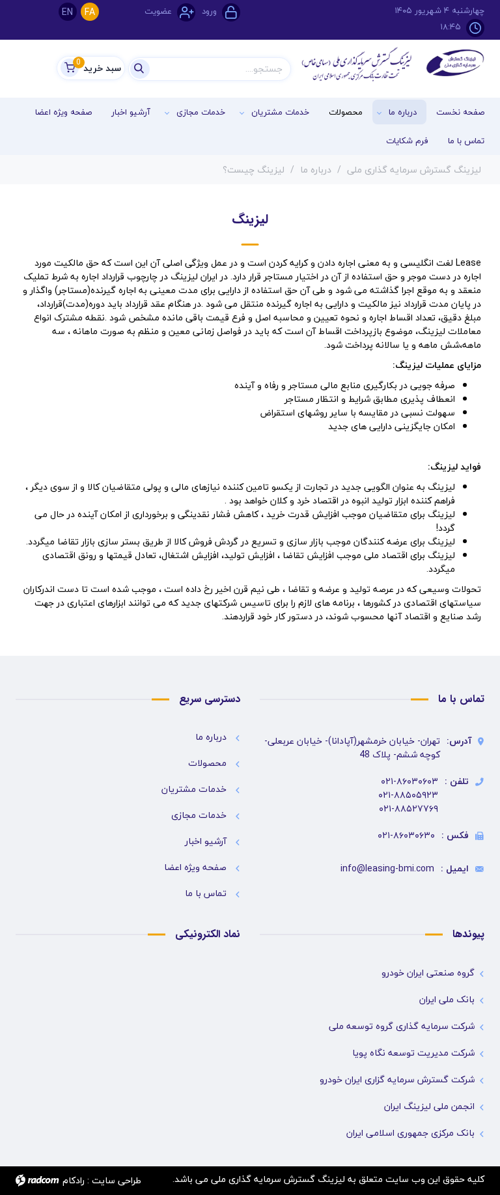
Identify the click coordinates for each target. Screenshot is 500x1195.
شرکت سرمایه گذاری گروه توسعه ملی (402, 1026)
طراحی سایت (116, 1180)
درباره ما (315, 170)
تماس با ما (206, 893)
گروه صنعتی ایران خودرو (428, 972)
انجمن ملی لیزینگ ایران (429, 1106)
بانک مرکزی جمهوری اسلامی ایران (410, 1133)
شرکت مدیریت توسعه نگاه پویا (413, 1053)
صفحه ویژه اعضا (195, 867)
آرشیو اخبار (206, 841)
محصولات (207, 763)
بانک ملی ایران (447, 999)
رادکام (73, 1180)
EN (67, 12)
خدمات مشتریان (194, 789)
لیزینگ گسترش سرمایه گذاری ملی (414, 170)
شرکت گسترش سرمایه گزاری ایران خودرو (397, 1079)
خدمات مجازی (199, 815)
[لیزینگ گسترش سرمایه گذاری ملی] (393, 64)
